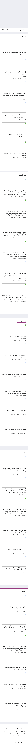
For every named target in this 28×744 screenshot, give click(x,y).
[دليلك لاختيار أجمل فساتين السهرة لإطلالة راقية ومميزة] (14, 406)
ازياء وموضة (23, 320)
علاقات (14, 611)
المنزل (24, 452)
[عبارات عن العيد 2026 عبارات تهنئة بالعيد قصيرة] (14, 662)
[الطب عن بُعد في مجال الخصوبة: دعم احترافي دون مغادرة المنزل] (14, 48)
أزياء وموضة (13, 340)
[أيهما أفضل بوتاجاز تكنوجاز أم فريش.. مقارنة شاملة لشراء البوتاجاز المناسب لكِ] (14, 564)
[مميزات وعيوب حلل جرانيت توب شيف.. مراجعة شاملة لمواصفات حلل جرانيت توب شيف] (14, 545)
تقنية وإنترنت (13, 196)
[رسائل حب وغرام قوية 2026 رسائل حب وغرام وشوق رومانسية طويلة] (14, 603)
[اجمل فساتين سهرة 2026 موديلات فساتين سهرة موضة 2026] (14, 333)
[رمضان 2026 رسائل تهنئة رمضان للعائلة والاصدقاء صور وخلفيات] (14, 680)
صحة (25, 36)
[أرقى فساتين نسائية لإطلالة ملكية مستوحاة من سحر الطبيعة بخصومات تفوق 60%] (14, 351)
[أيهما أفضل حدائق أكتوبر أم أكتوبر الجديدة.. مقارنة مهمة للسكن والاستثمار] (14, 526)
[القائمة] (7, 30)
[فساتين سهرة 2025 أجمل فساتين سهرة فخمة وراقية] (14, 425)
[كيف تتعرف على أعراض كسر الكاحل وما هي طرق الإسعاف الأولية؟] (14, 131)
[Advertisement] (14, 14)
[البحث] (3, 30)
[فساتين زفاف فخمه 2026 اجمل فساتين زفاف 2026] (14, 370)
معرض (9, 376)
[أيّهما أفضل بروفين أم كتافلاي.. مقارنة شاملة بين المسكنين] (14, 150)
